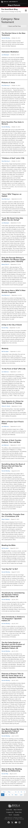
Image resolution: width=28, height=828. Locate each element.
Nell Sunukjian (5, 351)
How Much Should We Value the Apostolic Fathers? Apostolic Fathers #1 (13, 731)
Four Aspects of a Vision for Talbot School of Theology (12, 402)
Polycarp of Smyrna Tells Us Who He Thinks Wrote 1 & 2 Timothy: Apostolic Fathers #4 (13, 675)
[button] (26, 10)
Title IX (10, 815)
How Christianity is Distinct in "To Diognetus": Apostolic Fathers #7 (13, 619)
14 (9, 794)
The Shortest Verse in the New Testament (13, 34)
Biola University (11, 1)
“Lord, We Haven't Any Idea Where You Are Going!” (12, 219)
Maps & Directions (18, 809)
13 (6, 794)
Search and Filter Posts (15, 26)
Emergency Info (10, 812)
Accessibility (16, 815)
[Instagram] (19, 822)
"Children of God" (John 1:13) (13, 158)
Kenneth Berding (6, 38)
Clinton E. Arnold (6, 406)
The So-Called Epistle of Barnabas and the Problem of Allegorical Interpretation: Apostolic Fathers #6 (13, 645)
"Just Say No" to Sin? (10, 569)
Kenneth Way (5, 327)
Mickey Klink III (5, 264)
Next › (16, 794)
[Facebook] (9, 822)
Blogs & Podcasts (14, 5)
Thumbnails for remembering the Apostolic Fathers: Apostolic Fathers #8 (13, 595)
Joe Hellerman (5, 371)
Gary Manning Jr (6, 85)
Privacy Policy (18, 812)
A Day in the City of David (12, 325)
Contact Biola (9, 809)
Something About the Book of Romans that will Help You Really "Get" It (13, 466)
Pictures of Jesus (8, 83)
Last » (21, 794)
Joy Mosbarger (5, 54)
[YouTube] (16, 822)
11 (24, 792)
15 (12, 794)
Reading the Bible (8, 545)
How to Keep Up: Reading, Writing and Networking (12, 770)
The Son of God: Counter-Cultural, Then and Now (12, 441)
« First (3, 792)
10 (21, 792)
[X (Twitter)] (12, 822)
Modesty (5, 349)
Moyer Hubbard (5, 519)
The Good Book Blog (9, 9)
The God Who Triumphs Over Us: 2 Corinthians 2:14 (13, 515)
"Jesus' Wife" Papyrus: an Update (11, 195)
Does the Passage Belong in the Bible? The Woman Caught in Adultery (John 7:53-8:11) (13, 259)
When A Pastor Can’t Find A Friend (12, 423)
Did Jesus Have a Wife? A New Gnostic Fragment (13, 291)
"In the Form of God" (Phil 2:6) (13, 369)
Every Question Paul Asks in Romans (13, 123)
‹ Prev (8, 792)
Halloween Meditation (10, 52)
